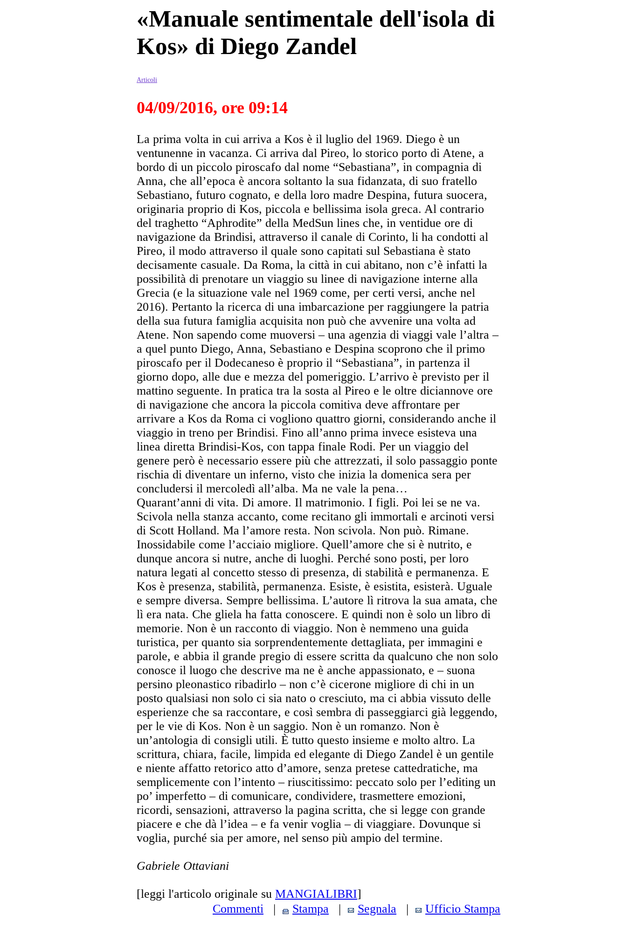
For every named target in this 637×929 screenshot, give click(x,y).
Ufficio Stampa (462, 908)
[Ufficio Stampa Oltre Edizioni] (418, 908)
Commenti (238, 908)
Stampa (310, 908)
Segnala (377, 908)
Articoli (147, 79)
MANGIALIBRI (316, 894)
